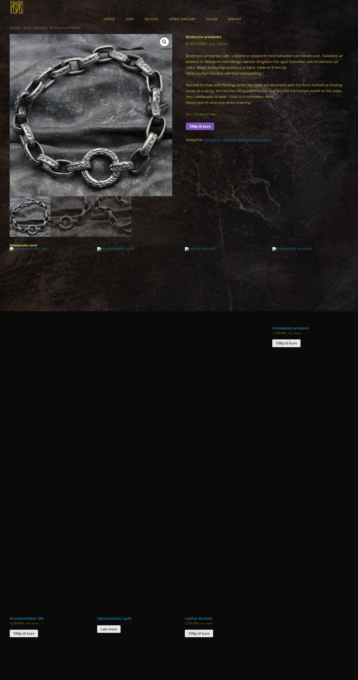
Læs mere (109, 629)
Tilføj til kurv (200, 126)
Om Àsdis (151, 19)
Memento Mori (259, 139)
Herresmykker (233, 139)
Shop (130, 19)
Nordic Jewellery (182, 19)
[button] (164, 41)
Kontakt (234, 19)
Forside (109, 19)
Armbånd (40, 27)
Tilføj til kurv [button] (24, 633)
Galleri (211, 19)
